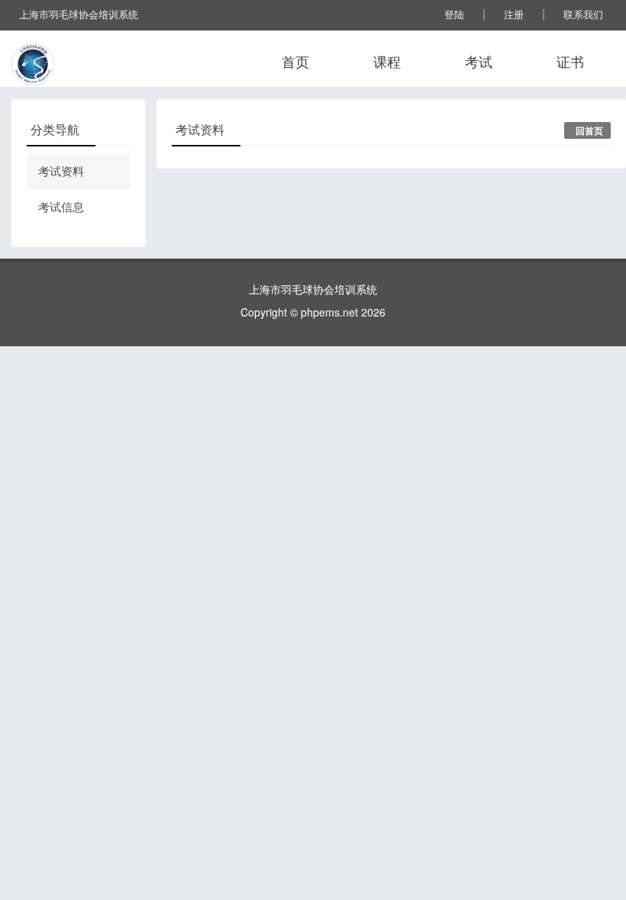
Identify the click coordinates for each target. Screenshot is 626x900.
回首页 (589, 130)
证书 (570, 61)
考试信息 (61, 206)
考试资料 (61, 170)
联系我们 (583, 14)
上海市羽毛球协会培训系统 (78, 14)
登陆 (454, 14)
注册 (514, 14)
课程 (387, 61)
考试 (478, 61)
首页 (295, 61)
